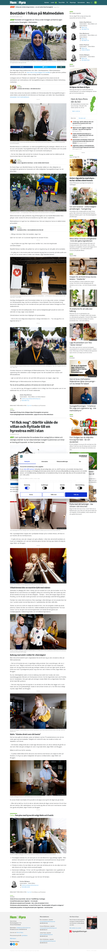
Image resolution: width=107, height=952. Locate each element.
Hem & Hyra (20, 932)
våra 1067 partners (29, 469)
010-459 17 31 (85, 40)
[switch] (44, 488)
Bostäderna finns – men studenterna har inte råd (30, 230)
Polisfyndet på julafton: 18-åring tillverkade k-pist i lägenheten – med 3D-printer (31, 907)
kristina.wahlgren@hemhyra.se (30, 885)
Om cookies (94, 950)
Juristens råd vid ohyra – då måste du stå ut (28, 88)
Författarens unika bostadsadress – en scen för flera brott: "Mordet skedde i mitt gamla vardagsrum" (37, 905)
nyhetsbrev (24, 935)
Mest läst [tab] (73, 118)
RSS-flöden (13, 938)
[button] (54, 2)
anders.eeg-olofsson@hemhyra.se (31, 398)
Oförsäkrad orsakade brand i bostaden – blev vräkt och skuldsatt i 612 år (29, 903)
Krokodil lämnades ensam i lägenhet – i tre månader (24, 901)
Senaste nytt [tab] (82, 118)
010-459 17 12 (25, 400)
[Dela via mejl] (61, 67)
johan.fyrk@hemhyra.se (46, 934)
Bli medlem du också (75, 928)
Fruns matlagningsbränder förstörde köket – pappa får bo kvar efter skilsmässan (31, 414)
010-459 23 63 (26, 887)
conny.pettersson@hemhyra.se (48, 928)
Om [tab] (80, 461)
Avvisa (31, 494)
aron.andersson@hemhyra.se (48, 941)
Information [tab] (44, 461)
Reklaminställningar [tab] (62, 461)
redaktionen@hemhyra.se (23, 928)
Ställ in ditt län (76, 111)
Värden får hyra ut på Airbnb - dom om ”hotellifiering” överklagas (27, 899)
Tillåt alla (76, 494)
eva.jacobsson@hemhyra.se (47, 921)
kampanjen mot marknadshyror (19, 97)
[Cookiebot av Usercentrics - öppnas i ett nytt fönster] (80, 456)
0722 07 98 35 (86, 50)
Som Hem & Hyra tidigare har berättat (38, 72)
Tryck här (29, 405)
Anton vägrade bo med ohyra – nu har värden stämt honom (33, 163)
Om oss (88, 950)
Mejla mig (84, 27)
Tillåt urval (53, 494)
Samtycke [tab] (27, 461)
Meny (88, 2)
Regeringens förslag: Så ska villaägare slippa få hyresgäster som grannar (29, 412)
